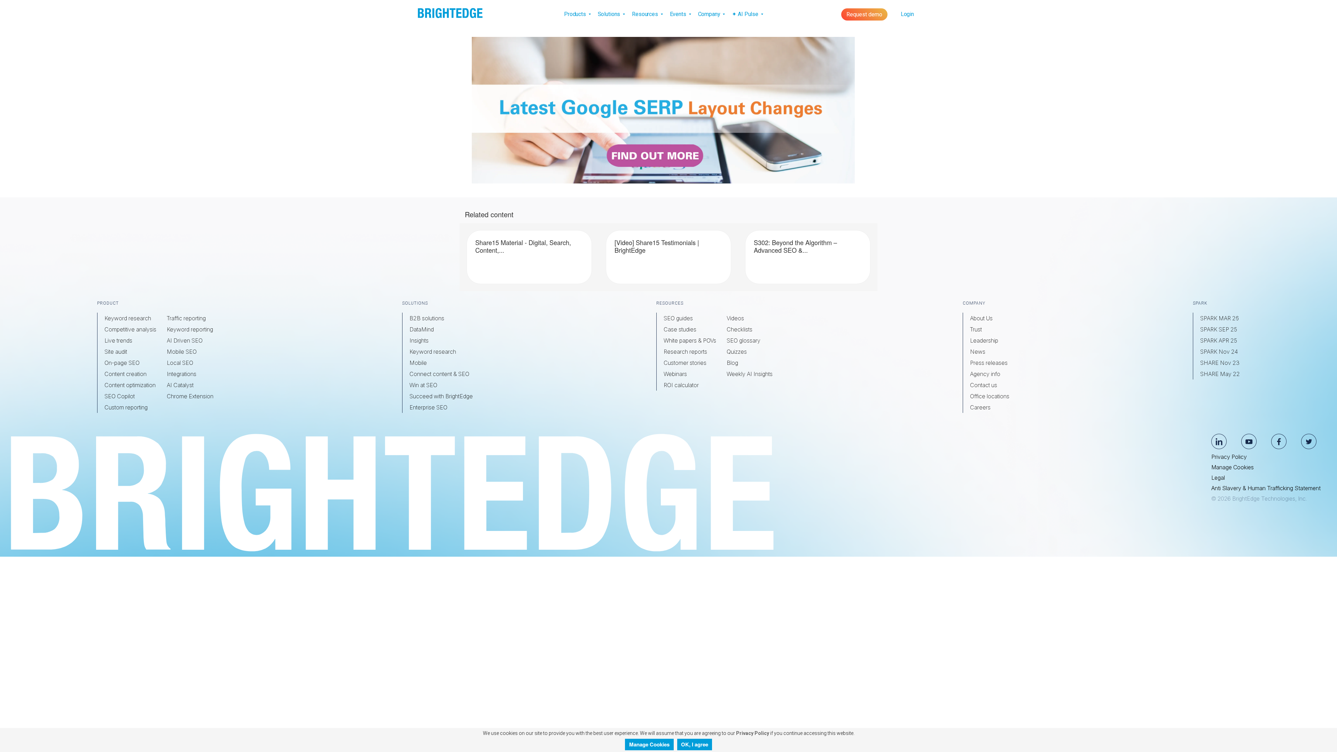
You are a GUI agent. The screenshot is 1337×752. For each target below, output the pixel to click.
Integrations (181, 373)
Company (710, 14)
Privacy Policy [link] (752, 733)
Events (679, 14)
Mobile (418, 362)
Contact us (983, 385)
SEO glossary (743, 340)
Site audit (115, 351)
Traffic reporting (186, 318)
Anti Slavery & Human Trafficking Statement (1266, 488)
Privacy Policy (1229, 456)
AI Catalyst (180, 385)
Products (575, 14)
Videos (735, 318)
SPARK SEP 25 (1218, 329)
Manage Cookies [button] (649, 744)
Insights (419, 340)
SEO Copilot (119, 396)
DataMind (421, 329)
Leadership (984, 340)
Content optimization (130, 385)
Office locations (989, 396)
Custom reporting (126, 407)
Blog (732, 362)
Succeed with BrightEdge (441, 396)
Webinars (675, 373)
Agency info (985, 373)
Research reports (685, 351)
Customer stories (685, 362)
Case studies (680, 329)
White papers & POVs (690, 340)
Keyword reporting (190, 329)
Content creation (125, 373)
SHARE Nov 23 (1220, 362)
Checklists (739, 329)
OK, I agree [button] (694, 744)
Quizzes (737, 351)
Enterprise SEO (428, 407)
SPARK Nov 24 (1219, 351)
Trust (976, 329)
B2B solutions (426, 318)
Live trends (118, 340)
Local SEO (180, 362)
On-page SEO (122, 362)
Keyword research (127, 318)
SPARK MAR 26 (1219, 318)
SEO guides (678, 318)
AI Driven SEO (185, 340)
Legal (1218, 477)
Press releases (989, 362)
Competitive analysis (130, 329)
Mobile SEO (182, 351)
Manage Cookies (1232, 467)
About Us (981, 318)
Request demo (864, 14)
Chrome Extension (190, 396)
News (977, 351)
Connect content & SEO (439, 373)
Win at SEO (423, 385)
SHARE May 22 (1220, 373)
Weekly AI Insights (750, 373)
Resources (645, 14)
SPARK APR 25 (1218, 340)
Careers (980, 407)
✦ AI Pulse (745, 14)
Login (907, 14)
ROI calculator (681, 385)
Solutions (610, 14)
